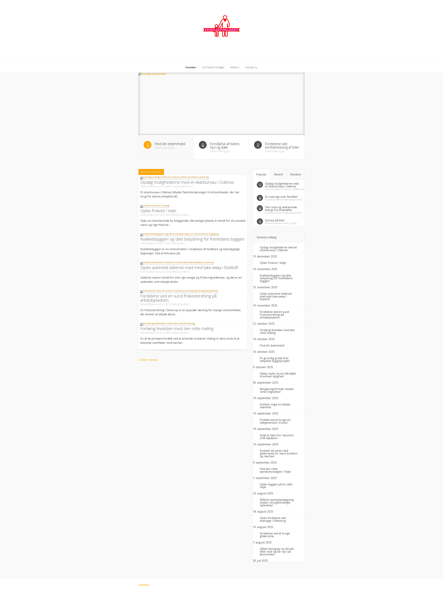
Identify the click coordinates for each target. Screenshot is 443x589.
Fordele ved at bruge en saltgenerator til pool (275, 421)
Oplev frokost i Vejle (158, 210)
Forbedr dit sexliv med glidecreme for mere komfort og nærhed (278, 453)
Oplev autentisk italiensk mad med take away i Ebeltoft (189, 267)
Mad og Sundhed (181, 215)
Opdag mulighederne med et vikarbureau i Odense (187, 182)
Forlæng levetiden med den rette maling (177, 328)
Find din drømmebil (272, 345)
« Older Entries (147, 360)
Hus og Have (178, 243)
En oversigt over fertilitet (281, 197)
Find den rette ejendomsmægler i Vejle (275, 470)
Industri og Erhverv (180, 333)
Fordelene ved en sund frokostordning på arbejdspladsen (178, 298)
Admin (152, 186)
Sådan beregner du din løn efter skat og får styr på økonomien (277, 551)
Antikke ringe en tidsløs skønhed (275, 405)
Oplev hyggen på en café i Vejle (276, 485)
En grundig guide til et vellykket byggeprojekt (275, 359)
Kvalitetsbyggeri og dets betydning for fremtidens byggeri (192, 239)
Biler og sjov (290, 223)
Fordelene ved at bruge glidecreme (275, 534)
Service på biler (275, 220)
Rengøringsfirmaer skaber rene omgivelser (277, 390)
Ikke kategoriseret (293, 199)
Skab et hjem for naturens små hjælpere (277, 436)
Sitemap (143, 585)
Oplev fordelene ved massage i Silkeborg (273, 519)
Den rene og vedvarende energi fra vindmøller (281, 208)
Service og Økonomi (182, 186)
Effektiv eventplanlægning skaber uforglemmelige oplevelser (277, 502)
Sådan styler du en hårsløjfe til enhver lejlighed (278, 375)
